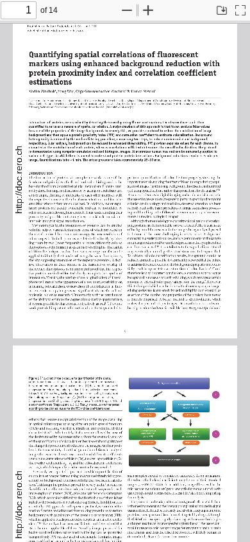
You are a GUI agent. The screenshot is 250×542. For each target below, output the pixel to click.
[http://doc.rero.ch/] (19, 178)
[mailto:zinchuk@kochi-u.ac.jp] (111, 106)
